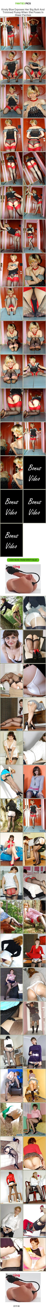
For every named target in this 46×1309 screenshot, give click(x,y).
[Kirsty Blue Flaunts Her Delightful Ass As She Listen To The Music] (34, 849)
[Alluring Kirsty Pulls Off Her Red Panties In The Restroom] (11, 883)
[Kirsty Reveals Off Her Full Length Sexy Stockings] (11, 782)
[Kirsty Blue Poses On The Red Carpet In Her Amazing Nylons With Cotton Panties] (34, 1221)
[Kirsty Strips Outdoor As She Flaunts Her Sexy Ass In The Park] (34, 917)
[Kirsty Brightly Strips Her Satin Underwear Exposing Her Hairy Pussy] (34, 1018)
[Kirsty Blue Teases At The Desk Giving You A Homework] (11, 1221)
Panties (23, 3)
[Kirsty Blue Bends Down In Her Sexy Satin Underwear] (11, 984)
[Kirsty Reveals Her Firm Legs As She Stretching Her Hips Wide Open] (11, 1052)
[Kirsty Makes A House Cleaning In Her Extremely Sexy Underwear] (11, 748)
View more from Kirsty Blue (23, 560)
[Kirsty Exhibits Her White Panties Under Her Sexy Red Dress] (34, 951)
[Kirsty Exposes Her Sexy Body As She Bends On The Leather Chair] (11, 1086)
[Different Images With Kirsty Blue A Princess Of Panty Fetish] (34, 883)
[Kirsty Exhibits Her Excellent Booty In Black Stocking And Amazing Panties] (34, 680)
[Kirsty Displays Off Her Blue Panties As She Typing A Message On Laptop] (34, 714)
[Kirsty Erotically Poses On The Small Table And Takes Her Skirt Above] (11, 1187)
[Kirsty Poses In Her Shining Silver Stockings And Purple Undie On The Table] (11, 951)
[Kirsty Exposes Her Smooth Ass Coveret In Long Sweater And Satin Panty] (34, 782)
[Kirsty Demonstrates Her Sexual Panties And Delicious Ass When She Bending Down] (34, 1052)
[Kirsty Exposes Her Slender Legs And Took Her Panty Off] (11, 1018)
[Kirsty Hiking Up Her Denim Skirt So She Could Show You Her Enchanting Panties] (34, 1086)
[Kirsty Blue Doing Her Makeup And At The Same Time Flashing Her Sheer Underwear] (34, 1187)
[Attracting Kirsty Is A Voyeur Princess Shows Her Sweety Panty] (11, 815)
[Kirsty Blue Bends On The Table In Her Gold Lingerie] (34, 1153)
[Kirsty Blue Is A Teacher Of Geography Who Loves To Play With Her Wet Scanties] (11, 714)
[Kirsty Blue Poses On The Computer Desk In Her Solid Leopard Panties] (34, 748)
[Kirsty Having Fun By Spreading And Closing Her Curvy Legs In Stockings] (11, 680)
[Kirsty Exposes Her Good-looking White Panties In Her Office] (34, 613)
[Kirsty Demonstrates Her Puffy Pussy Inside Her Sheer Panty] (11, 849)
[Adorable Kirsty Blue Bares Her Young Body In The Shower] (34, 984)
